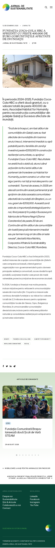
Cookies (41, 541)
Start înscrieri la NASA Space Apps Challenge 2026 (28, 430)
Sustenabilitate (10, 499)
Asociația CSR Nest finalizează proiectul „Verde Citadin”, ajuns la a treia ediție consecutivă (29, 477)
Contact (7, 508)
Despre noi (8, 496)
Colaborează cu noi (12, 505)
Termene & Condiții (11, 541)
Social (26, 344)
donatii (6, 339)
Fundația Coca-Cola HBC (22, 339)
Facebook (35, 499)
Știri (34, 43)
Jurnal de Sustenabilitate (15, 43)
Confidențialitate (28, 541)
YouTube (34, 505)
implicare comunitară (12, 344)
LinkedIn (34, 496)
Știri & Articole (9, 502)
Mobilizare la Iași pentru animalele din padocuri (27, 468)
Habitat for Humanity (42, 339)
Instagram (35, 502)
